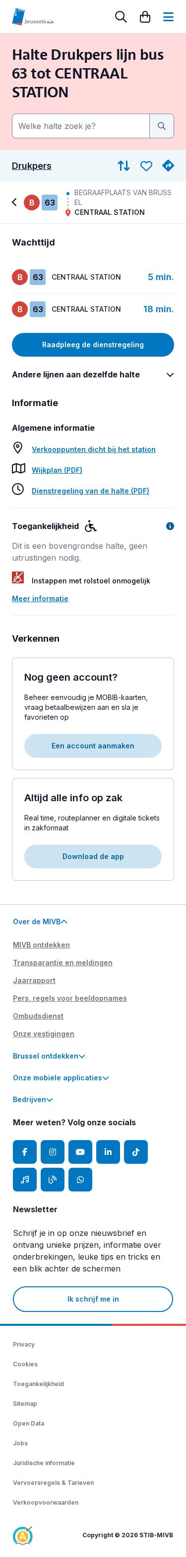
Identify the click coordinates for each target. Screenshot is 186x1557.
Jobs (20, 1443)
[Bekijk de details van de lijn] (16, 202)
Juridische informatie (44, 1463)
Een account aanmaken (93, 745)
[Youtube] (80, 1152)
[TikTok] (136, 1152)
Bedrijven (29, 1099)
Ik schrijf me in (93, 1299)
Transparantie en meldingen (63, 962)
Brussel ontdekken (45, 1056)
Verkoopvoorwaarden (45, 1502)
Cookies (25, 1364)
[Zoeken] (121, 17)
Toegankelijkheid (38, 1384)
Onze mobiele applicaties (57, 1077)
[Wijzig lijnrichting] (123, 166)
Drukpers (32, 166)
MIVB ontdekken (41, 945)
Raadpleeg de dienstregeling (93, 344)
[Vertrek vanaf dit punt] (168, 166)
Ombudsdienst (38, 1016)
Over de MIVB (37, 921)
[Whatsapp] (80, 1179)
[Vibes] (25, 1179)
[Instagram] (52, 1152)
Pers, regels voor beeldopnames (70, 998)
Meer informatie (40, 598)
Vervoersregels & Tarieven (53, 1482)
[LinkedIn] (108, 1152)
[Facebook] (25, 1152)
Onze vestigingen (43, 1033)
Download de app (93, 856)
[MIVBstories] (52, 1179)
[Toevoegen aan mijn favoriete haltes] (146, 166)
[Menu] (168, 16)
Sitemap (25, 1403)
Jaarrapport (34, 980)
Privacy (24, 1344)
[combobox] (81, 126)
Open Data (28, 1423)
